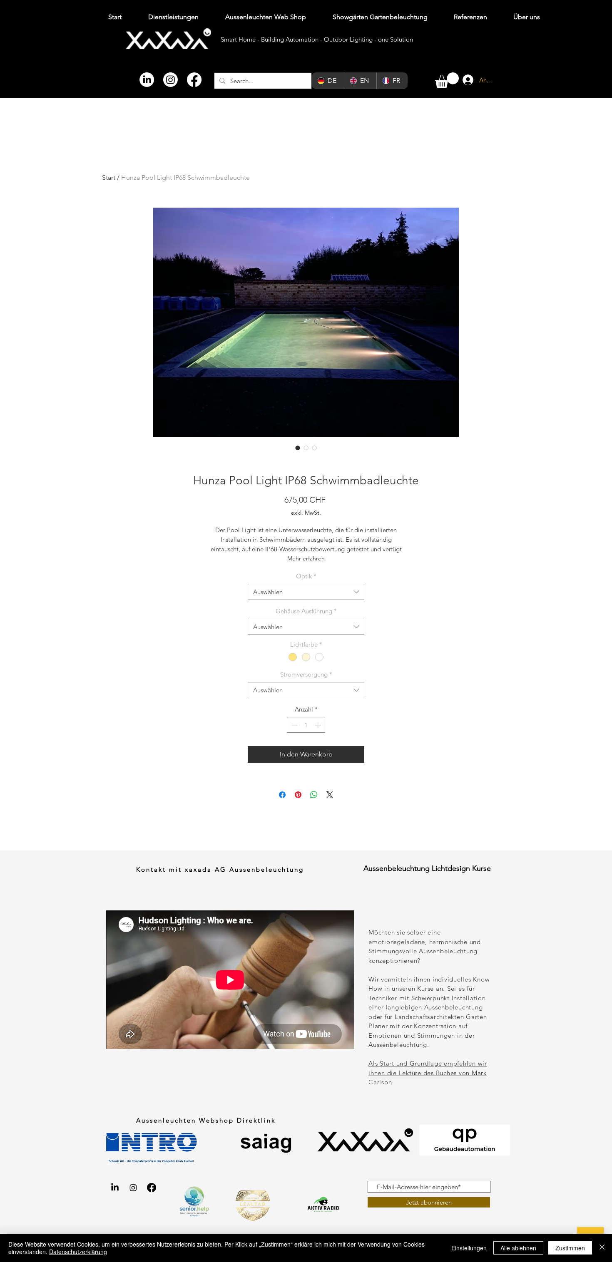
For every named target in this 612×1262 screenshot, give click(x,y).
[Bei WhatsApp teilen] (314, 795)
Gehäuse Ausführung (306, 611)
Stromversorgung (306, 674)
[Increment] (318, 725)
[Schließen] (602, 1247)
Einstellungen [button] (469, 1248)
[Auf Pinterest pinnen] (298, 795)
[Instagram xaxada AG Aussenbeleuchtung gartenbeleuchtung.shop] (133, 1187)
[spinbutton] (306, 725)
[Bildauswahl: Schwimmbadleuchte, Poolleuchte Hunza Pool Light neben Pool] (314, 448)
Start (108, 177)
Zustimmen (570, 1248)
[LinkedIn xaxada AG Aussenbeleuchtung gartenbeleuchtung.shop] (114, 1187)
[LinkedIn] (146, 79)
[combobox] (306, 592)
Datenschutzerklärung (78, 1251)
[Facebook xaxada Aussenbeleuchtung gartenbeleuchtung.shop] (151, 1187)
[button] (447, 80)
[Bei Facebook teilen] (282, 795)
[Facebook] (194, 79)
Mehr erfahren (306, 558)
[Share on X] (330, 795)
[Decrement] (293, 725)
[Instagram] (170, 79)
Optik (306, 576)
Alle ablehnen (518, 1248)
